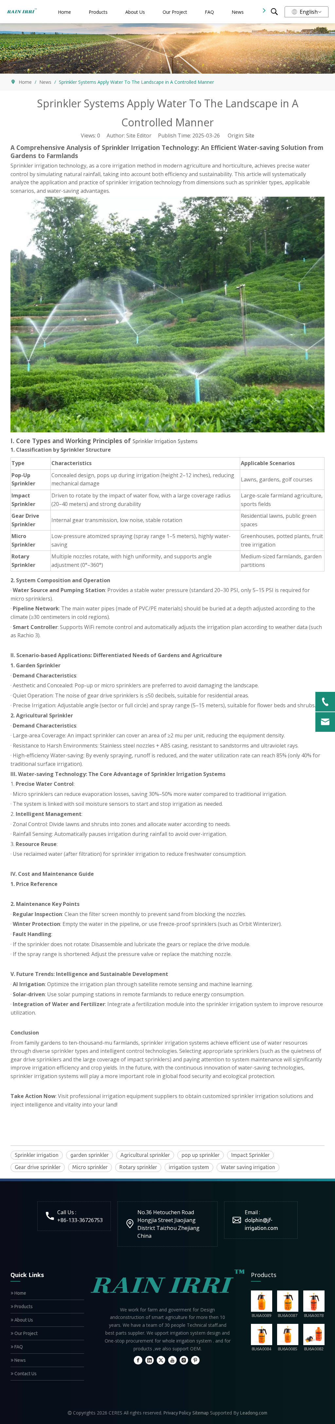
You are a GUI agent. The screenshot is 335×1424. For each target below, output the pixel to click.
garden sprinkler (89, 1155)
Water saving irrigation (248, 1167)
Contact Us (25, 1373)
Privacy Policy (177, 1412)
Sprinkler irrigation (37, 1155)
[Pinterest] (195, 1360)
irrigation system (189, 1167)
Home (64, 12)
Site (249, 135)
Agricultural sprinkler (145, 1155)
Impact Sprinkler (250, 1155)
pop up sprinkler (201, 1155)
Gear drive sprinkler (38, 1167)
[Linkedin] (149, 1360)
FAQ (209, 12)
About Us (135, 12)
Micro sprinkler (90, 1167)
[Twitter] (161, 1360)
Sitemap (200, 1412)
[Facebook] (138, 1360)
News (238, 12)
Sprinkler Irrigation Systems (165, 441)
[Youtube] (172, 1360)
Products (98, 12)
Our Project (175, 12)
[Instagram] (184, 1360)
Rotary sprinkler (138, 1167)
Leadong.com (253, 1412)
